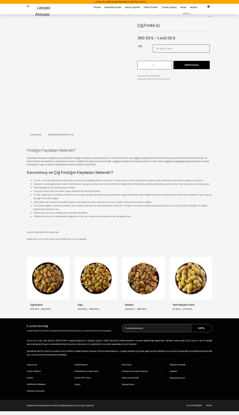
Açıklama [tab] (35, 134)
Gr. (140, 46)
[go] (210, 13)
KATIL (201, 328)
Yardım (209, 405)
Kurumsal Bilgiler (194, 405)
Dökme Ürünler (153, 79)
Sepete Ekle (192, 64)
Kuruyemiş (165, 79)
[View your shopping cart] (210, 7)
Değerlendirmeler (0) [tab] (61, 134)
